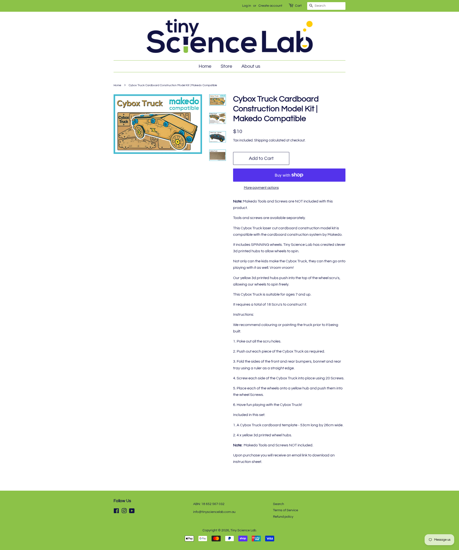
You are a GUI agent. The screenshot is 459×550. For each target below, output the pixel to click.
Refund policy (283, 516)
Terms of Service (285, 510)
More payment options (261, 188)
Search (278, 504)
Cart (298, 5)
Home (205, 66)
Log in (246, 5)
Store (226, 66)
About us (250, 66)
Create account (270, 5)
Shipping (261, 140)
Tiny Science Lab (243, 530)
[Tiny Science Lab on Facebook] (116, 512)
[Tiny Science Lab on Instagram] (124, 512)
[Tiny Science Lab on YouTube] (132, 512)
